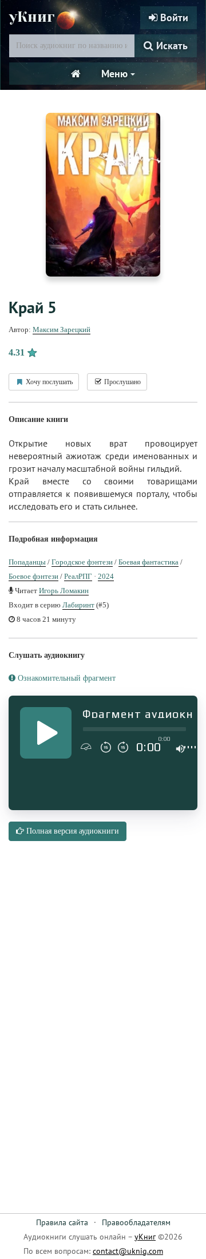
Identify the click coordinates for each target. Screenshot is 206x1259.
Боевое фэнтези (33, 576)
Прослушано (121, 382)
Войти (172, 17)
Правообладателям (136, 1222)
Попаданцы (27, 562)
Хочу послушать (48, 382)
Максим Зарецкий (61, 329)
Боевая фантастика (148, 562)
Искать (170, 45)
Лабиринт (78, 605)
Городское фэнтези (82, 562)
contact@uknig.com (128, 1251)
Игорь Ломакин (64, 590)
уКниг (31, 17)
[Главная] (76, 73)
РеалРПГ (78, 576)
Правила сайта (62, 1222)
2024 (106, 576)
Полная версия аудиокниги (71, 831)
